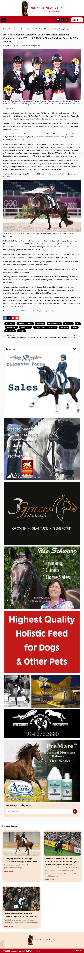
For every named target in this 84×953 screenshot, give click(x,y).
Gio (78, 323)
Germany (68, 323)
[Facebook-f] (62, 20)
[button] (3, 20)
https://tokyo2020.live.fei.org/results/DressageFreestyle (32, 311)
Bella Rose (10, 323)
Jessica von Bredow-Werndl (45, 327)
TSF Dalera (10, 331)
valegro (21, 331)
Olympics (64, 327)
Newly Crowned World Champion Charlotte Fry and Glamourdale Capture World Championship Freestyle (62, 861)
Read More (8, 871)
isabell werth (25, 327)
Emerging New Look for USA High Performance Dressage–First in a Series (21, 859)
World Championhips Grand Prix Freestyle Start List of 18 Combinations (20, 914)
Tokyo (74, 327)
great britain (11, 327)
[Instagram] (66, 20)
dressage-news (54, 323)
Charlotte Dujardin (25, 323)
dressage (40, 323)
